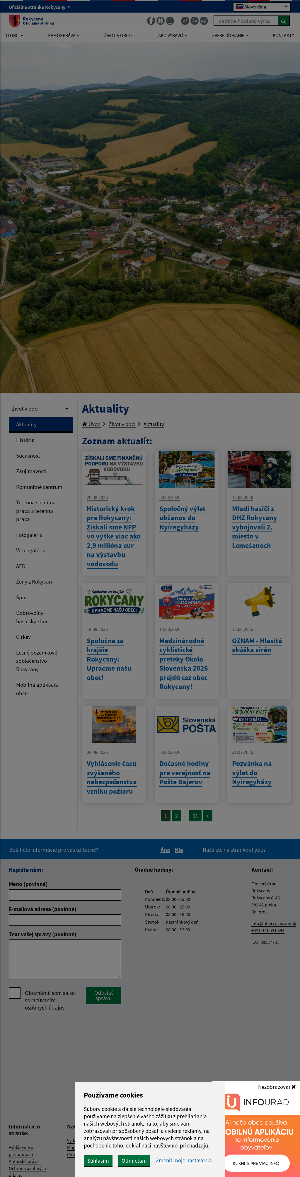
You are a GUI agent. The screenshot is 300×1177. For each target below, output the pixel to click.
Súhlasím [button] (98, 1160)
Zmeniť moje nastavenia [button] (184, 1160)
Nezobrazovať (275, 1086)
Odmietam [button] (134, 1160)
